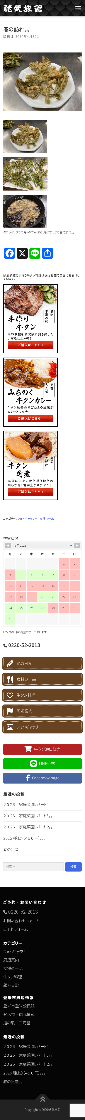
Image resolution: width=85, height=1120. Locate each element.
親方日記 (24, 663)
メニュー (78, 8)
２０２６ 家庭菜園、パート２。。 (28, 827)
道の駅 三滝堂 (17, 1023)
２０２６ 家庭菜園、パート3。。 (28, 816)
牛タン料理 (26, 695)
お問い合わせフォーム (21, 921)
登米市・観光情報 (19, 1014)
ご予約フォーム (15, 929)
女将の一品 (47, 518)
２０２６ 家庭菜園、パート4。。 (28, 804)
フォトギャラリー (27, 518)
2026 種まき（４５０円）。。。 (24, 838)
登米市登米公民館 (19, 1006)
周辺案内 (24, 711)
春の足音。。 (13, 849)
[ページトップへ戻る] (42, 1099)
